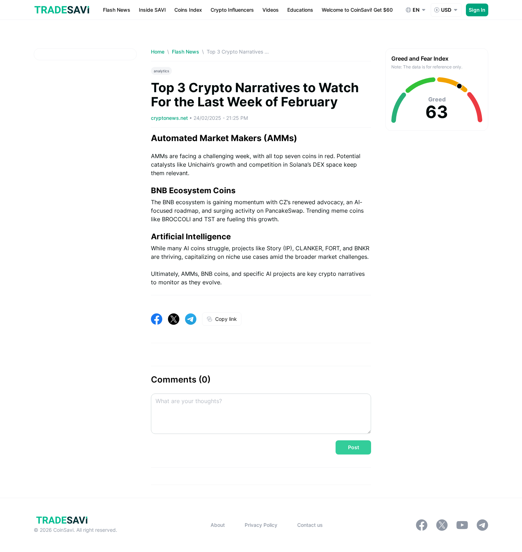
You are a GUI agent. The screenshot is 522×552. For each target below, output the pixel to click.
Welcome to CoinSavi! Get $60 (357, 10)
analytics (161, 71)
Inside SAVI (152, 10)
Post (353, 447)
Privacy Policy (261, 525)
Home (157, 52)
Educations (300, 10)
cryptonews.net (170, 118)
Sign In (477, 10)
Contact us (310, 525)
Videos (270, 10)
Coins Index (188, 10)
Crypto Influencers (232, 10)
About (218, 525)
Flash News (116, 10)
